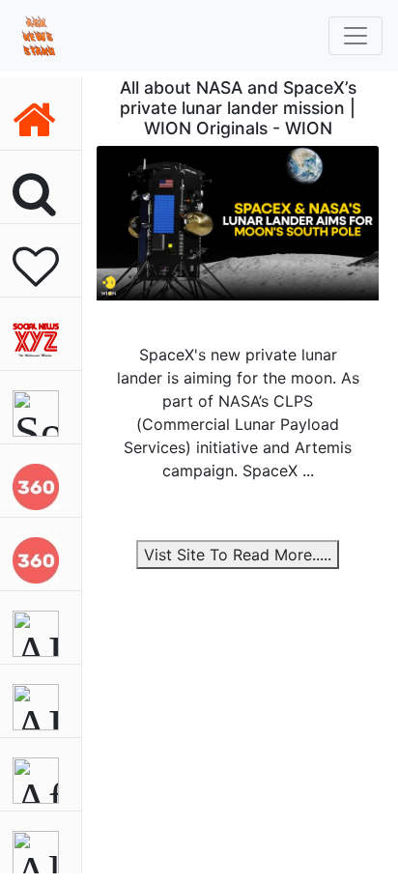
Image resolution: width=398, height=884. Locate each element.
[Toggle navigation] (355, 35)
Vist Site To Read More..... (237, 554)
